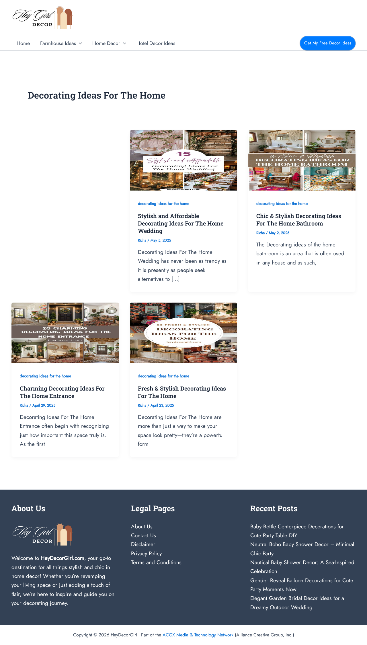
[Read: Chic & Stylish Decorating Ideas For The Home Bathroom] (302, 160)
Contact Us (143, 535)
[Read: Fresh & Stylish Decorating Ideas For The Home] (183, 332)
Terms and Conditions (156, 562)
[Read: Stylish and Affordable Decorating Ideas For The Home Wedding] (183, 160)
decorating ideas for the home (163, 203)
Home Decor (106, 43)
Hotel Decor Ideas (155, 43)
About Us (142, 526)
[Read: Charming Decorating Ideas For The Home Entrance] (65, 332)
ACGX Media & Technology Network (198, 635)
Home (23, 43)
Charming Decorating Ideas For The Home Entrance (62, 392)
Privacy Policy (146, 553)
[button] (79, 43)
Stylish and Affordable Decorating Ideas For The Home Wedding (180, 223)
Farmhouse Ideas (58, 43)
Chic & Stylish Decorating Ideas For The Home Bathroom (298, 219)
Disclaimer (143, 544)
